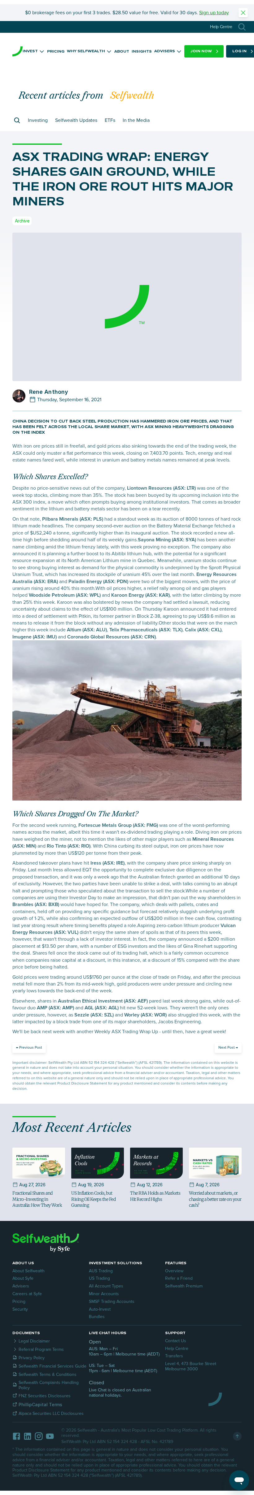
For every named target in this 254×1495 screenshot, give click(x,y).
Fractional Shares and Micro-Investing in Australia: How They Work (37, 1199)
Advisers (20, 1286)
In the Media (136, 120)
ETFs (110, 120)
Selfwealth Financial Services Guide (52, 1366)
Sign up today (214, 13)
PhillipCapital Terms (40, 1404)
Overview (174, 1271)
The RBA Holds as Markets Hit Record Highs (155, 1196)
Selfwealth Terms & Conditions (48, 1374)
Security (20, 1309)
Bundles (97, 1316)
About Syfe (22, 1278)
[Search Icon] (242, 27)
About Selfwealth (28, 1271)
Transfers (174, 1356)
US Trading (99, 1278)
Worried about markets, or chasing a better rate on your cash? (215, 1199)
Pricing (18, 1301)
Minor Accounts (104, 1293)
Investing (38, 120)
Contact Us (175, 1340)
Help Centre (176, 1348)
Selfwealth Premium (184, 1286)
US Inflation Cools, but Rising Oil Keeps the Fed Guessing (93, 1199)
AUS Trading (101, 1271)
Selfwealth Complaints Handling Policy (49, 1385)
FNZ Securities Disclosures (45, 1395)
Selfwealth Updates (76, 120)
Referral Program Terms (41, 1349)
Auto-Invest (100, 1309)
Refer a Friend (179, 1278)
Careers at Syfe (27, 1293)
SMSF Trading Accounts (111, 1301)
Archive (22, 220)
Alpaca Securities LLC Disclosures (51, 1413)
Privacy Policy (32, 1357)
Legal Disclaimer (34, 1341)
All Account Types (106, 1286)
